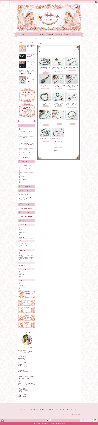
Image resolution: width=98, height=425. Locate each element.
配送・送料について (37, 409)
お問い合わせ (75, 34)
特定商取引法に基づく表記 (76, 414)
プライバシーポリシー (65, 414)
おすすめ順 (69, 54)
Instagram (59, 34)
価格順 (73, 54)
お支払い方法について (27, 409)
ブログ (55, 409)
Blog (67, 34)
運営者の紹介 (44, 409)
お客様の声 (42, 34)
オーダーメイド (33, 34)
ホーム (24, 34)
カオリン (42, 43)
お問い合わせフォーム (74, 409)
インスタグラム (66, 409)
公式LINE (51, 34)
